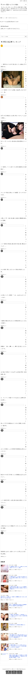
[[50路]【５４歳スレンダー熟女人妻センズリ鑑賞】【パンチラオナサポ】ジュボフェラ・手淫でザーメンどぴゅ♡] (13, 182)
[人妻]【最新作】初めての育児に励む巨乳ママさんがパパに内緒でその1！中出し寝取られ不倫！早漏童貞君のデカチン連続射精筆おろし (18, 636)
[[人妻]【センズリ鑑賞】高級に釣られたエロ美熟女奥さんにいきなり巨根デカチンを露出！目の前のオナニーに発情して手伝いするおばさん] (13, 310)
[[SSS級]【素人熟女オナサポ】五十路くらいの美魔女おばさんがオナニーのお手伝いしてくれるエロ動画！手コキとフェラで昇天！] (13, 464)
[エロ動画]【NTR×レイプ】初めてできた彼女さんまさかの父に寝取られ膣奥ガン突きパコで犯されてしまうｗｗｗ (18, 577)
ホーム (3, 17)
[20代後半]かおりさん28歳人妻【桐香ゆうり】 (17, 624)
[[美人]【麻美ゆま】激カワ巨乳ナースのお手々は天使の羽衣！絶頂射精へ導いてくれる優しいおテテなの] (13, 361)
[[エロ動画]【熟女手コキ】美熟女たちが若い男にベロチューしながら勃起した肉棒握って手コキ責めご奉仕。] (13, 105)
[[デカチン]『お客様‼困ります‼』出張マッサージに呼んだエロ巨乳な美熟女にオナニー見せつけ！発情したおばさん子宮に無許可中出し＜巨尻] (13, 541)
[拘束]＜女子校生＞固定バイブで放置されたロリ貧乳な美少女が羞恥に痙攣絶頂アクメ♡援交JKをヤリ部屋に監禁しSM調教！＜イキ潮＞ (18, 656)
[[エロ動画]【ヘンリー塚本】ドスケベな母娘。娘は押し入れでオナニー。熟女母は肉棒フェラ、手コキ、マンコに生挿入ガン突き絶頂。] (13, 79)
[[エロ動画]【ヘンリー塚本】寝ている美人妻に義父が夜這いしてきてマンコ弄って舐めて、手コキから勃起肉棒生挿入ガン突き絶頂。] (13, 489)
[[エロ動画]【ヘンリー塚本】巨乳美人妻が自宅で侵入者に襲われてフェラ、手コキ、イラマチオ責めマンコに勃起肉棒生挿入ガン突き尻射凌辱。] (13, 233)
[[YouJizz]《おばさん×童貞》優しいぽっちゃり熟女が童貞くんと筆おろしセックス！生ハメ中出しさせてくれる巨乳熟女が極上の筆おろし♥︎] (13, 259)
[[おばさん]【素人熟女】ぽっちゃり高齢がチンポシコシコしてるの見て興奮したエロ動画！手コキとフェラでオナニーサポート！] (13, 515)
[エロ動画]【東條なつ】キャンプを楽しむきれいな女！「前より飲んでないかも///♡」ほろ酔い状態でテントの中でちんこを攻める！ (18, 646)
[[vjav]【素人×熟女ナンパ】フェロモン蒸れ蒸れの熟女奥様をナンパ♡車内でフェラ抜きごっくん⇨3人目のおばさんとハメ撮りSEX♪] (13, 130)
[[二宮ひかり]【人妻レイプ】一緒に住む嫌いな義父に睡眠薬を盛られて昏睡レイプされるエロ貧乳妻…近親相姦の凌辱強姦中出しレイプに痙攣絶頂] (13, 207)
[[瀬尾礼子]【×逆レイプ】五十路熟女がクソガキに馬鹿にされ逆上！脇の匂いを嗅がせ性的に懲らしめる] (13, 413)
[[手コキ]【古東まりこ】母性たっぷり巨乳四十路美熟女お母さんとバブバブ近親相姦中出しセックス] (13, 438)
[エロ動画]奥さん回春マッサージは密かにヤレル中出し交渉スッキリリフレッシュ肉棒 (18, 567)
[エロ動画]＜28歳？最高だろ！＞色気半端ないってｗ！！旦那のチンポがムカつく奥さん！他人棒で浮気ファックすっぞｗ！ (18, 615)
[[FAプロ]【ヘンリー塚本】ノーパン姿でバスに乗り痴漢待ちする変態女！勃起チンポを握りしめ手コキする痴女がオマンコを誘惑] (13, 156)
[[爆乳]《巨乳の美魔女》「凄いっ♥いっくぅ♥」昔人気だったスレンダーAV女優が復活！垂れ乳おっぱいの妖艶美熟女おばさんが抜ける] (13, 336)
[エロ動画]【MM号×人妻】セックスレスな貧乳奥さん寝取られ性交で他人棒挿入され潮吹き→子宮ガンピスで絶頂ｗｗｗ (18, 587)
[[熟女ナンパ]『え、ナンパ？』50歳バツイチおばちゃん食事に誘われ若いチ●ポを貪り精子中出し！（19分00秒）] (13, 387)
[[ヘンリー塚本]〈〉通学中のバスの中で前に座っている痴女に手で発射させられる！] (13, 54)
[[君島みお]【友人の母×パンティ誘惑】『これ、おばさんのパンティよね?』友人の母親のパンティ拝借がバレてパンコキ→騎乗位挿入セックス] (13, 284)
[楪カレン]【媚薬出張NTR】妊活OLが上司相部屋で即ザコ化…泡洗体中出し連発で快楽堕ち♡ (18, 605)
